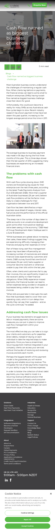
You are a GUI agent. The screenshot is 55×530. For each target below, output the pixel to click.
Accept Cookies (27, 526)
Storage (31, 415)
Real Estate (32, 413)
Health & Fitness (34, 406)
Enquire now (40, 5)
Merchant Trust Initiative (13, 410)
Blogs (8, 73)
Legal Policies (33, 437)
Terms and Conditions (12, 464)
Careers (7, 448)
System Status (33, 435)
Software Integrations (12, 423)
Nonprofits (32, 410)
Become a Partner (11, 426)
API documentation (11, 432)
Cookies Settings (27, 513)
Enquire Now (9, 446)
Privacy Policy (9, 455)
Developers (8, 428)
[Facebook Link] (10, 480)
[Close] (51, 494)
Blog (29, 432)
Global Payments (10, 450)
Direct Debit (8, 406)
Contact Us (32, 423)
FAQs (30, 430)
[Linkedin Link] (6, 480)
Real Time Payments (12, 408)
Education (31, 408)
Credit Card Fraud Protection (15, 461)
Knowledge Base (34, 428)
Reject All (27, 519)
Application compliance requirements (13, 458)
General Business (34, 417)
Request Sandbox (11, 430)
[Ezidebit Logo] (15, 5)
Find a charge (33, 426)
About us (7, 443)
